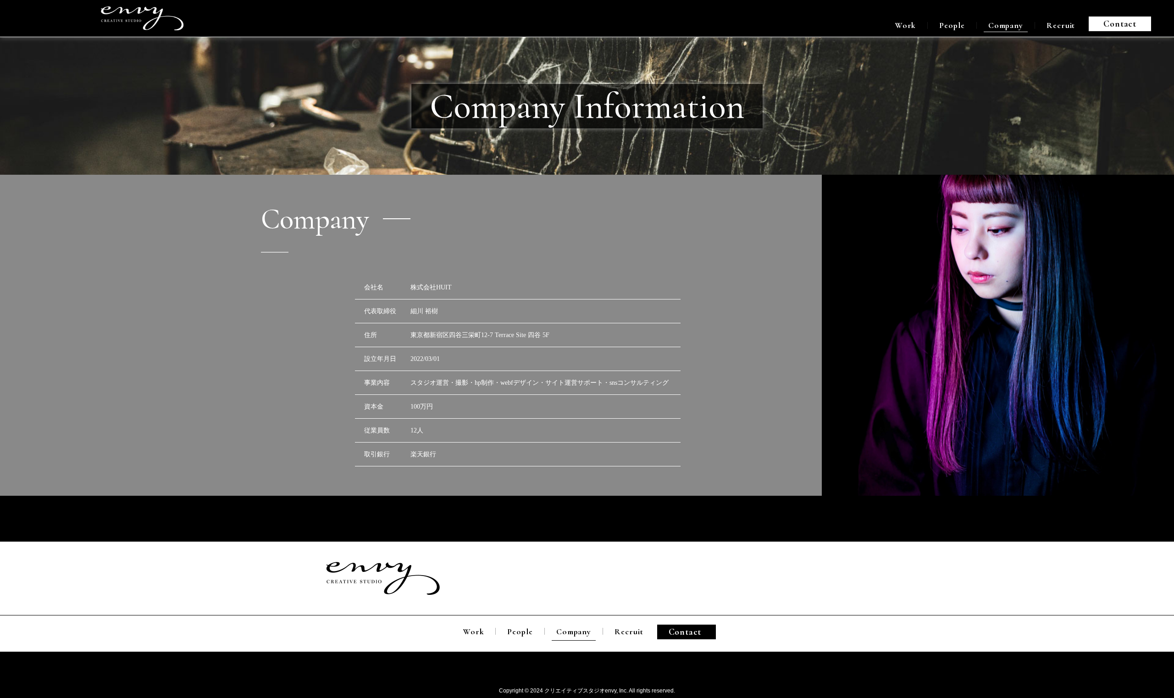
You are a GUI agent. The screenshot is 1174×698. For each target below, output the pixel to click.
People (951, 25)
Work (905, 25)
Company (1005, 25)
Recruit (1061, 25)
